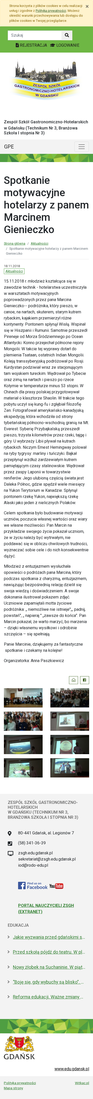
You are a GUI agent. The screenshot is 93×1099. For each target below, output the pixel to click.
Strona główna (14, 243)
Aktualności (39, 243)
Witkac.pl (82, 1083)
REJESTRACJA (33, 45)
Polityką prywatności (51, 11)
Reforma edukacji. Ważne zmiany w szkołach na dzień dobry (49, 997)
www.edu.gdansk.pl (72, 1068)
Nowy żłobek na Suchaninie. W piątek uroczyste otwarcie (49, 967)
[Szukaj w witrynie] (66, 35)
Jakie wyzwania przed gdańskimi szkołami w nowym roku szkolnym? (49, 937)
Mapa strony (13, 1088)
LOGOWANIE (67, 45)
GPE (9, 147)
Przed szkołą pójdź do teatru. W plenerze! (49, 952)
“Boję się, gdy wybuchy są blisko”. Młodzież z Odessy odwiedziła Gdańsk (49, 982)
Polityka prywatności (20, 1083)
